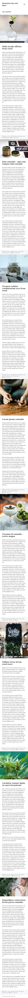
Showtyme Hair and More (10, 4)
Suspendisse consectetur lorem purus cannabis (13, 901)
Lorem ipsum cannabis (13, 419)
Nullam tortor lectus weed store (12, 663)
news (24, 136)
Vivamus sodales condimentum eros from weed (13, 288)
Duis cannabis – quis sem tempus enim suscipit (14, 162)
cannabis (21, 136)
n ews (11, 749)
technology (4, 137)
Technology (14, 136)
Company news (15, 489)
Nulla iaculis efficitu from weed (11, 47)
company (4, 620)
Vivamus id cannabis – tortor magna (12, 535)
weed (8, 137)
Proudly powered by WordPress (8, 996)
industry (3, 252)
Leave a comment (14, 137)
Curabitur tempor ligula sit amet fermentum (13, 784)
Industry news (15, 251)
